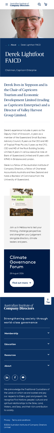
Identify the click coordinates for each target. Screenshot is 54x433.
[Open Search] (39, 4)
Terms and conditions (21, 420)
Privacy (7, 420)
